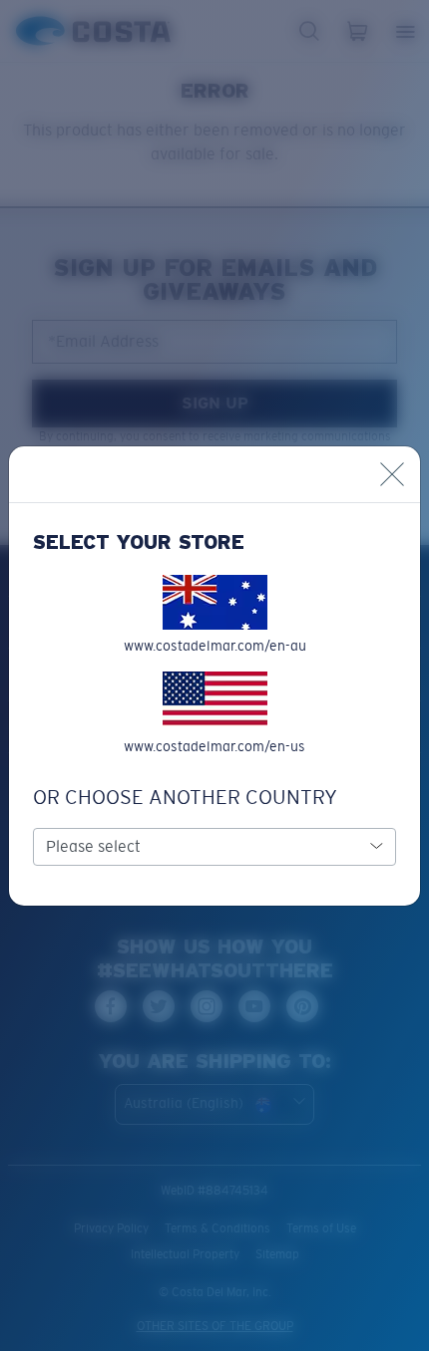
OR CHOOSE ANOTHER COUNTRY (185, 797)
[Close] (392, 474)
